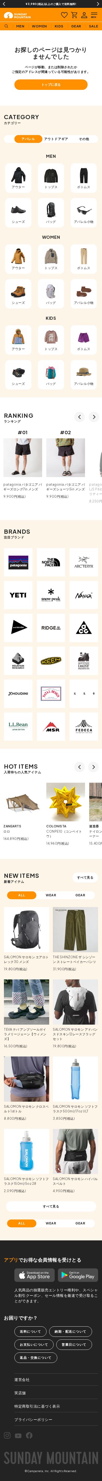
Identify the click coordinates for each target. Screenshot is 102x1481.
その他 (84, 139)
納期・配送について (71, 1331)
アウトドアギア (56, 139)
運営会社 (22, 1379)
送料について (30, 1331)
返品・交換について (36, 1358)
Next (98, 4)
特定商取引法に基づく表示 (37, 1406)
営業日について (74, 1344)
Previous (4, 4)
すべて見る (85, 877)
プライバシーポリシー (33, 1419)
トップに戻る (51, 84)
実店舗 (20, 1392)
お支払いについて (34, 1344)
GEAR (80, 895)
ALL (21, 895)
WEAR (51, 895)
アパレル (28, 139)
